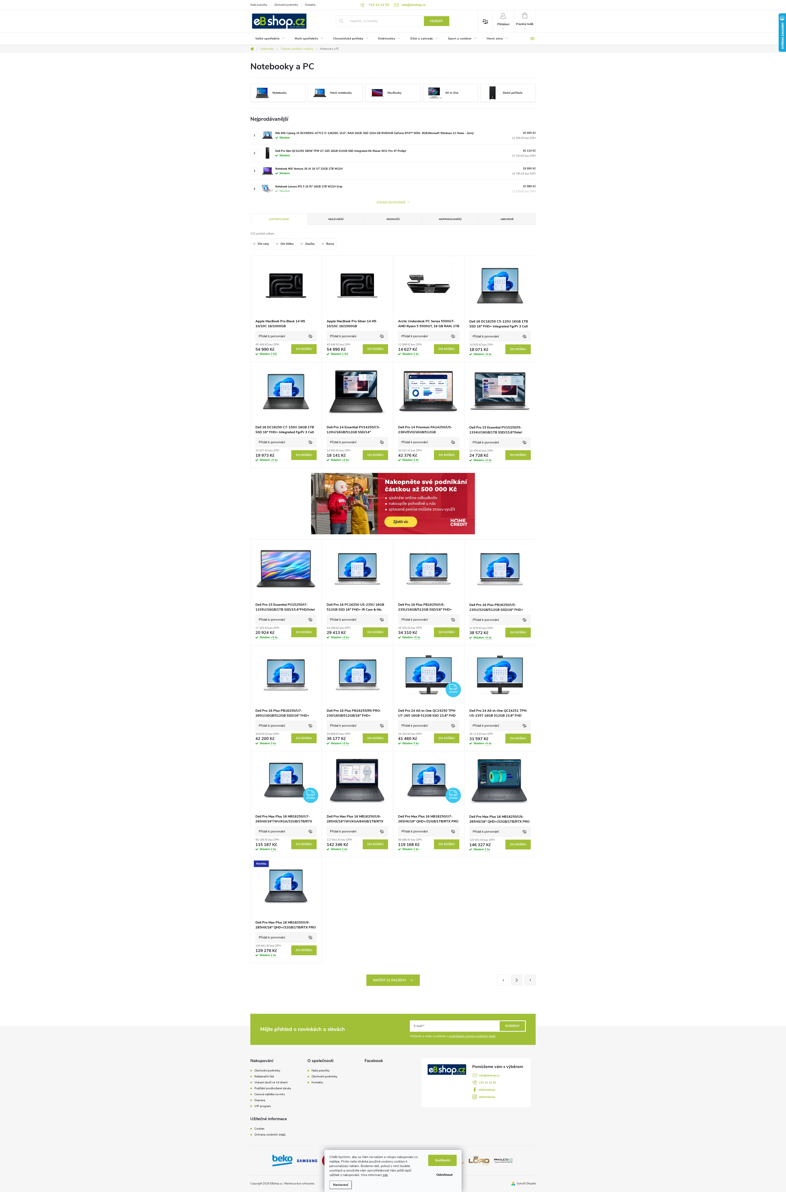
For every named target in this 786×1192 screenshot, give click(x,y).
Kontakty (310, 5)
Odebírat (512, 1026)
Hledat (436, 21)
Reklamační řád (264, 1076)
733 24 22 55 (487, 1083)
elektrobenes (487, 1090)
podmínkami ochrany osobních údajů (472, 1036)
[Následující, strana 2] (516, 980)
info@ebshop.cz (489, 1075)
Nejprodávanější (450, 219)
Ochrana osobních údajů (270, 1134)
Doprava (259, 1100)
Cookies (259, 1128)
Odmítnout (444, 1175)
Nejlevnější (335, 219)
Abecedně (507, 219)
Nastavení (340, 1185)
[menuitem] (270, 38)
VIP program (262, 1106)
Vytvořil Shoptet (526, 1183)
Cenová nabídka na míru (269, 1094)
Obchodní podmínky (286, 5)
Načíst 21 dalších (390, 980)
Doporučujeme (279, 219)
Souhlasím (442, 1160)
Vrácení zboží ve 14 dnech (271, 1082)
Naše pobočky (258, 5)
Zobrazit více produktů (391, 202)
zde (385, 1175)
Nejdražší (393, 219)
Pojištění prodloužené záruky (272, 1088)
